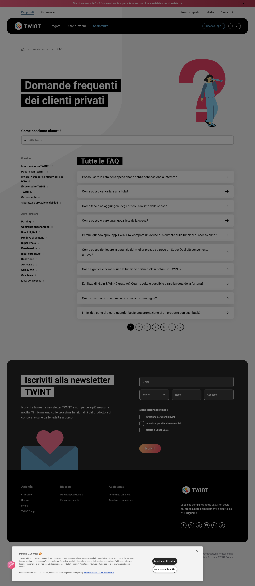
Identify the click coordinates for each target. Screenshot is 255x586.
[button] (11, 565)
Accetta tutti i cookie (165, 561)
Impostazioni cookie (164, 569)
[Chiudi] (197, 550)
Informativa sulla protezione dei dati (99, 572)
